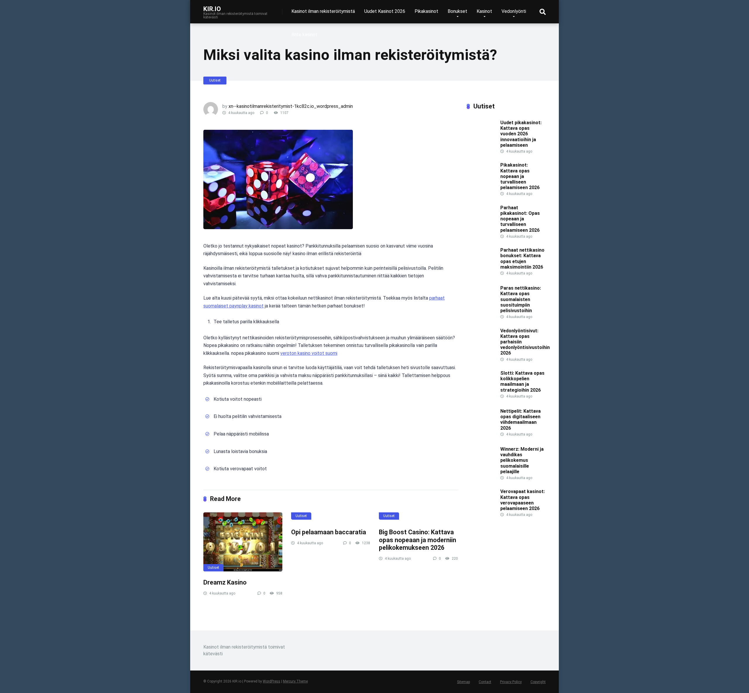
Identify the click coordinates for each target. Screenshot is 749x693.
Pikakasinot (426, 11)
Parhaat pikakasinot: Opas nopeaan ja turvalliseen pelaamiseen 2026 (520, 219)
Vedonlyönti (513, 11)
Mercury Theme (295, 681)
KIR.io (212, 8)
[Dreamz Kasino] (242, 542)
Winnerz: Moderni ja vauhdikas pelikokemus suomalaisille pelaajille (522, 460)
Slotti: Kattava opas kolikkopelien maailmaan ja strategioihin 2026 (522, 381)
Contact (485, 682)
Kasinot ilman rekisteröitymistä (323, 11)
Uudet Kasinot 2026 (384, 11)
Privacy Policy (511, 682)
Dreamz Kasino (225, 582)
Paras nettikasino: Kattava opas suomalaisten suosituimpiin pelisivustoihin (520, 299)
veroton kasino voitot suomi (308, 353)
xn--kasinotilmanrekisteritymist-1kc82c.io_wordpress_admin (291, 106)
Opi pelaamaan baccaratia (328, 532)
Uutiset (215, 80)
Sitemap (463, 682)
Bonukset (457, 11)
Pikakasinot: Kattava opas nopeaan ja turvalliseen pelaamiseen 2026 (520, 176)
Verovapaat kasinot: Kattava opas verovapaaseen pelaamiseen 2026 (522, 500)
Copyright (538, 682)
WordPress (271, 681)
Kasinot (484, 11)
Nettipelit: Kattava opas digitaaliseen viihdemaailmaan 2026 (520, 419)
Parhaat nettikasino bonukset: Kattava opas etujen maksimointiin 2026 (522, 258)
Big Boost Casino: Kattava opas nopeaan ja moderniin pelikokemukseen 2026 (417, 539)
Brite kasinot (304, 34)
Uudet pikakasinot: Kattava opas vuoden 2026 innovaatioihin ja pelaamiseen (521, 134)
